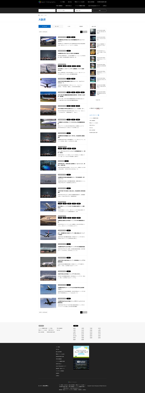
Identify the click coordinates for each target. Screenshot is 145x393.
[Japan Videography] (47, 1)
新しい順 (56, 26)
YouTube (46, 385)
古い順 (69, 26)
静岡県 (83, 339)
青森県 (74, 339)
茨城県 (83, 337)
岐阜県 (83, 332)
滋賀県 (91, 333)
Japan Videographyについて (94, 5)
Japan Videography (95, 385)
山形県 (99, 330)
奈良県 (83, 330)
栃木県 (83, 333)
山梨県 (74, 332)
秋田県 (99, 335)
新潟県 (99, 332)
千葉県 (91, 328)
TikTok (40, 385)
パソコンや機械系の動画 (80, 5)
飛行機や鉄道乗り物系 (101, 1)
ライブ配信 (62, 1)
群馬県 (74, 337)
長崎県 (91, 337)
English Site (98, 99)
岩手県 (91, 332)
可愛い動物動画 (59, 5)
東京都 (74, 333)
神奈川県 (74, 335)
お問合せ (104, 5)
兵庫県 (83, 328)
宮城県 (91, 330)
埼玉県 (99, 328)
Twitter (41, 385)
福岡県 (83, 335)
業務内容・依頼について (60, 368)
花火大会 (70, 1)
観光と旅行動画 (91, 1)
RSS (47, 385)
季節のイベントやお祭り (80, 1)
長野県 (99, 337)
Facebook (43, 385)
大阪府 (74, 330)
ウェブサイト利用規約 (60, 370)
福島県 (91, 335)
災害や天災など (69, 5)
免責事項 (57, 373)
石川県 (99, 333)
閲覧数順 (81, 26)
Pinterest (44, 385)
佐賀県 (74, 328)
